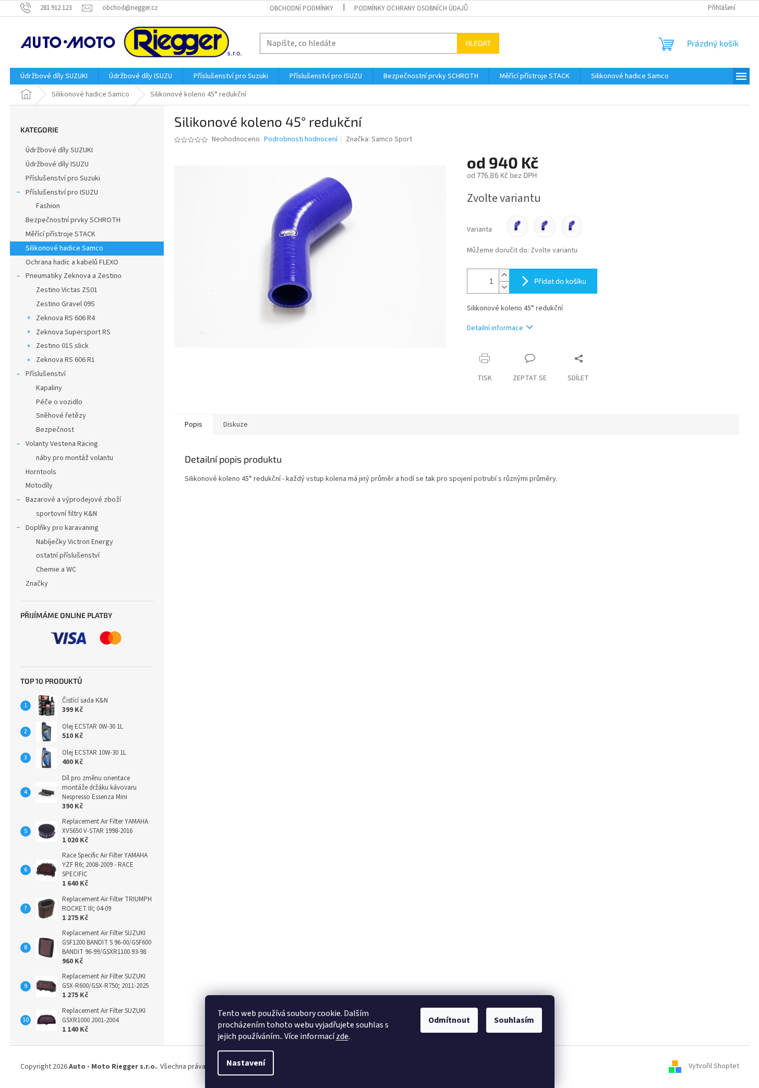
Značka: (379, 139)
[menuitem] (54, 76)
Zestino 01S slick (62, 346)
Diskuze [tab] (235, 424)
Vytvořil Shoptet (714, 1066)
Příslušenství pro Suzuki (63, 178)
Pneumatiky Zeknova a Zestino (74, 276)
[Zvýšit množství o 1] (504, 275)
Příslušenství (46, 374)
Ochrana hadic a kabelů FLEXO (72, 262)
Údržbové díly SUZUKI (59, 150)
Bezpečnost (55, 430)
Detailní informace (495, 328)
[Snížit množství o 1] (504, 287)
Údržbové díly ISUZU (57, 164)
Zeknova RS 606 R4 (65, 318)
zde (342, 1036)
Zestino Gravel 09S (65, 304)
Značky (37, 583)
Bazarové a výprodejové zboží (73, 499)
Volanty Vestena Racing (62, 444)
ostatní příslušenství (68, 555)
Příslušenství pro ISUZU (62, 192)
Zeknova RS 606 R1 (65, 360)
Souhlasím (514, 1020)
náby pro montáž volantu (74, 458)
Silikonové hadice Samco (64, 248)
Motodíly (39, 485)
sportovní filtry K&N (66, 514)
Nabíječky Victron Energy (74, 542)
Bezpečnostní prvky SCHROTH (73, 220)
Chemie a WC (56, 569)
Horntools (41, 472)
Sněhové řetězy (61, 415)
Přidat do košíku (560, 280)
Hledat (478, 43)
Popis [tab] (193, 424)
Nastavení (245, 1063)
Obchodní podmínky (301, 8)
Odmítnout (449, 1020)
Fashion (48, 206)
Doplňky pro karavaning (62, 528)
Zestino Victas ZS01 (67, 290)
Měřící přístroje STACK (60, 234)
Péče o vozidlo (59, 402)
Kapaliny (49, 388)
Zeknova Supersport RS (73, 332)
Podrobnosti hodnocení (301, 139)
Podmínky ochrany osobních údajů (411, 8)
